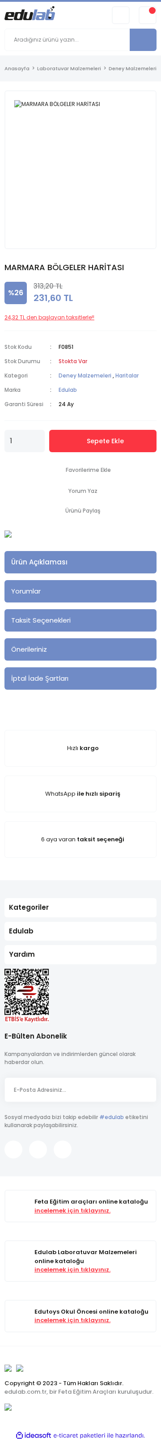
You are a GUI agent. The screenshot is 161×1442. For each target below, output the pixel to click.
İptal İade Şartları (39, 678)
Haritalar (127, 375)
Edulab (68, 390)
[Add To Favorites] (80, 470)
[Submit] (145, 1089)
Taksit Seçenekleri (41, 620)
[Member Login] (121, 15)
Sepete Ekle (105, 441)
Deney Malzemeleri (85, 375)
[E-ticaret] (79, 1435)
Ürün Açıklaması (39, 562)
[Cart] (148, 15)
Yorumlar (26, 591)
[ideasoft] (33, 1435)
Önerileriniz (29, 649)
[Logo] (29, 14)
